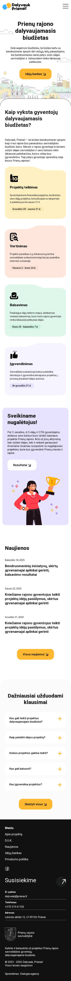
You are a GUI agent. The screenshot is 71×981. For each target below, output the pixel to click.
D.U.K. (8, 840)
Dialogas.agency (29, 973)
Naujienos (11, 846)
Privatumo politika (16, 859)
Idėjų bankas (13, 853)
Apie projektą (13, 834)
